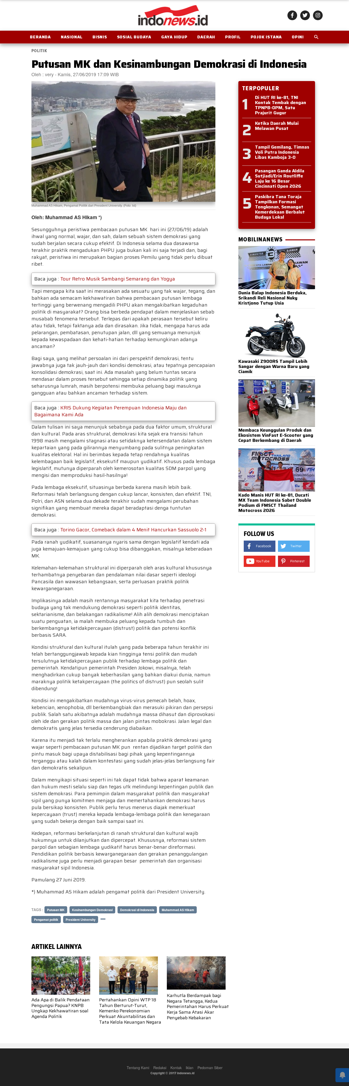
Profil (233, 37)
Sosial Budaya (134, 37)
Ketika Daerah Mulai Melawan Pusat (277, 126)
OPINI (298, 37)
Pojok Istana (266, 37)
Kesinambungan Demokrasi (92, 910)
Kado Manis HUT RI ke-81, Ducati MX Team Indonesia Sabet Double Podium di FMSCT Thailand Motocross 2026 (274, 502)
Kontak (176, 1067)
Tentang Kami (138, 1067)
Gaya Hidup (174, 37)
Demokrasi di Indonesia (137, 910)
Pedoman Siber (210, 1067)
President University (81, 919)
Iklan (189, 1067)
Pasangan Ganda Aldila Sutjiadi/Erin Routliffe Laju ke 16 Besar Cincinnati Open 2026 (279, 178)
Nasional (72, 37)
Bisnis (99, 37)
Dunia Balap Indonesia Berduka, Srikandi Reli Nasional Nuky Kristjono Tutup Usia (272, 298)
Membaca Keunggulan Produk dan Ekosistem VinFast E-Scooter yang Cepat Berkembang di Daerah (275, 435)
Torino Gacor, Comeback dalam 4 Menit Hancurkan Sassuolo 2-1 (133, 529)
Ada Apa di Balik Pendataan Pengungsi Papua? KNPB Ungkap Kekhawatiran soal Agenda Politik (60, 1008)
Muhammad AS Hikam (178, 910)
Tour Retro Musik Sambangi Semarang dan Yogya (117, 279)
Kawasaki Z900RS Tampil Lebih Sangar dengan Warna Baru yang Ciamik (273, 366)
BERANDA (40, 37)
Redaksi (159, 1067)
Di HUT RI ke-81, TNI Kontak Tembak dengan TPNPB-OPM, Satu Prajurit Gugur (280, 105)
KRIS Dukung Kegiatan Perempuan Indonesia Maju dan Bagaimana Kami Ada (110, 411)
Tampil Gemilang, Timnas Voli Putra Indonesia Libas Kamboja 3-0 (282, 152)
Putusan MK (56, 910)
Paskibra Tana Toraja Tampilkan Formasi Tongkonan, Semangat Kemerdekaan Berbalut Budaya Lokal (280, 207)
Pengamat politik (46, 919)
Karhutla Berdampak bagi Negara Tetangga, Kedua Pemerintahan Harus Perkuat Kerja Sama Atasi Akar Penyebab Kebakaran (198, 1006)
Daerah (206, 37)
